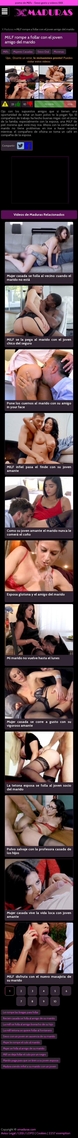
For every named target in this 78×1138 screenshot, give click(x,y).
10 (55, 1001)
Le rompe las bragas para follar (20, 1012)
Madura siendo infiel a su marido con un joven (29, 1066)
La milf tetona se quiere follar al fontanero (27, 1030)
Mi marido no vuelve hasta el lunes (33, 658)
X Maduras (8, 29)
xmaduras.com (26, 1129)
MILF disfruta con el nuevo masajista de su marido (39, 978)
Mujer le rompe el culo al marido (21, 1042)
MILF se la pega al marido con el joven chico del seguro (39, 341)
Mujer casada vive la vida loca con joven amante (39, 915)
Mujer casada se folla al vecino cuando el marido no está (39, 277)
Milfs (6, 51)
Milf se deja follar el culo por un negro (24, 1054)
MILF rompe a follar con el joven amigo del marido (33, 40)
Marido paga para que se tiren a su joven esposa (30, 1060)
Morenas (59, 51)
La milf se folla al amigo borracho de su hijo (28, 1024)
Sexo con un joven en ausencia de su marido (29, 1036)
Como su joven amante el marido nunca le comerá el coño (39, 532)
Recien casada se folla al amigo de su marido (29, 1018)
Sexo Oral (43, 51)
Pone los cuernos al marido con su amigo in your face (39, 405)
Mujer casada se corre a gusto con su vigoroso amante (39, 723)
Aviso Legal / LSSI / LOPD (17, 1133)
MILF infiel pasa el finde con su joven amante (39, 469)
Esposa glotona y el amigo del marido (36, 594)
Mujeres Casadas (23, 51)
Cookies (41, 1133)
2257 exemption (59, 1133)
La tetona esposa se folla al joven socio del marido (39, 787)
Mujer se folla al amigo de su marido (23, 1048)
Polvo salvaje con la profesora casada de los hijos (39, 851)
